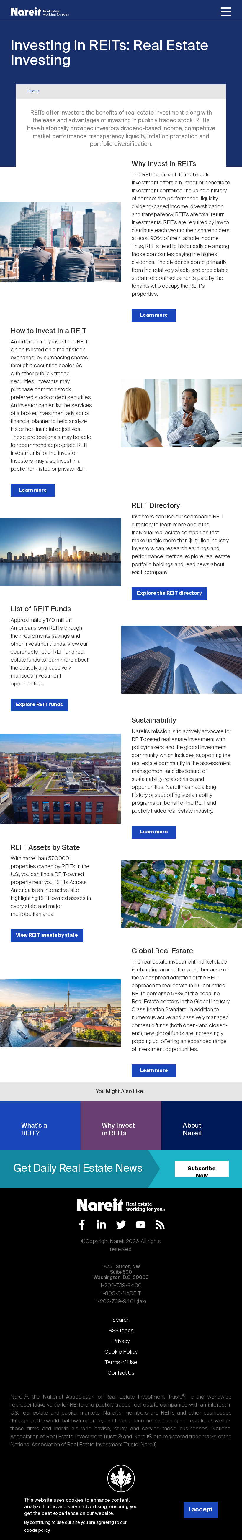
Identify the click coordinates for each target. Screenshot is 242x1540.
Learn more (154, 315)
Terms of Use (121, 1362)
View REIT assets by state (47, 935)
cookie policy (36, 1531)
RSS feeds (121, 1331)
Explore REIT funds (39, 704)
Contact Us (121, 1373)
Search (121, 1320)
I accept (201, 1510)
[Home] (40, 11)
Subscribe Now (202, 1171)
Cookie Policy (121, 1352)
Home (33, 91)
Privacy (121, 1341)
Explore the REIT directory (169, 593)
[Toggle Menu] (226, 12)
